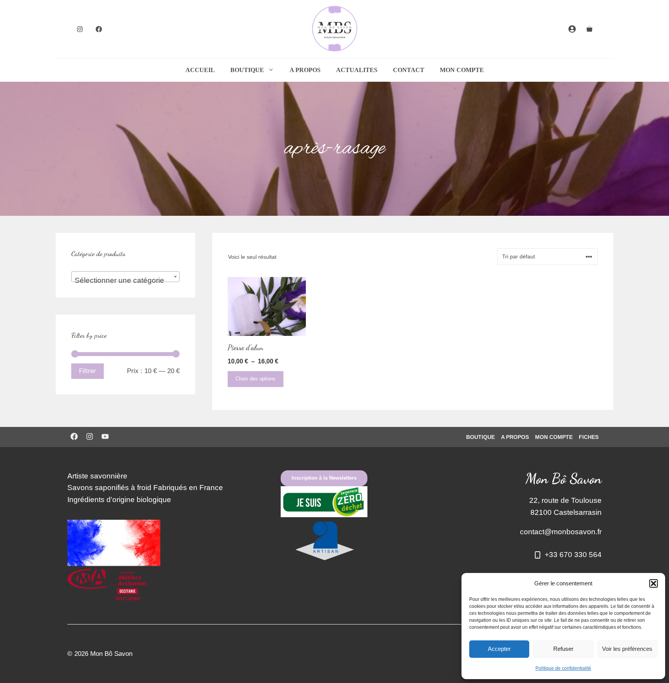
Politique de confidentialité (563, 668)
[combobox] (125, 276)
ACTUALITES (356, 70)
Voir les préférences (627, 648)
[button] (653, 583)
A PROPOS (305, 70)
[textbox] (125, 281)
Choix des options (255, 379)
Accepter (499, 648)
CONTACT (408, 70)
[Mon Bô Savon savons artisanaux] (334, 29)
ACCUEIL (200, 70)
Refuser (563, 648)
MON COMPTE (462, 70)
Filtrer (87, 371)
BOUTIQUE (247, 70)
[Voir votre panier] (589, 29)
